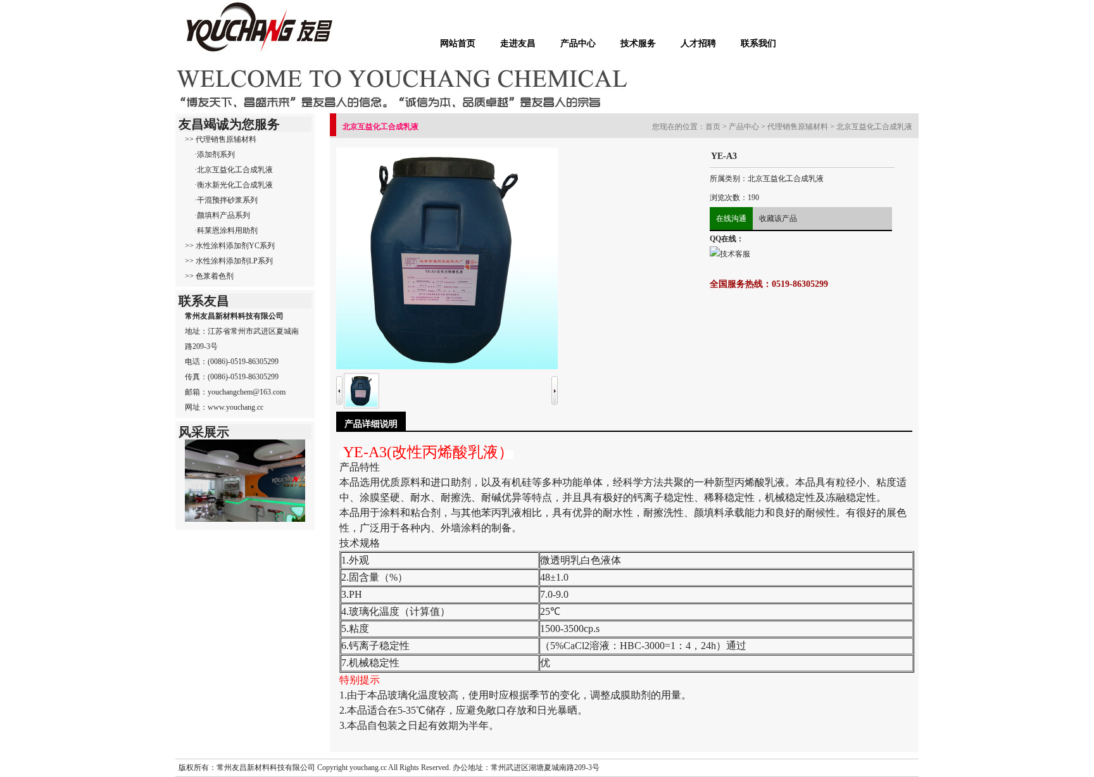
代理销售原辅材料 (797, 126)
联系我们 (758, 43)
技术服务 (638, 43)
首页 (712, 126)
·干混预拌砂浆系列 (226, 200)
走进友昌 (518, 43)
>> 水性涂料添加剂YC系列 (230, 245)
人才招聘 (698, 43)
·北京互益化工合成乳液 (233, 169)
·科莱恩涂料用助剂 (226, 230)
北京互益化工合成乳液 (874, 126)
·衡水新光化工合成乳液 (233, 184)
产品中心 (578, 43)
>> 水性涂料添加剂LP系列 (229, 260)
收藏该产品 (778, 218)
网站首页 (457, 43)
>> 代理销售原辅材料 (220, 139)
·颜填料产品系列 (222, 215)
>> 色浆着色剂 (209, 276)
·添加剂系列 (214, 154)
